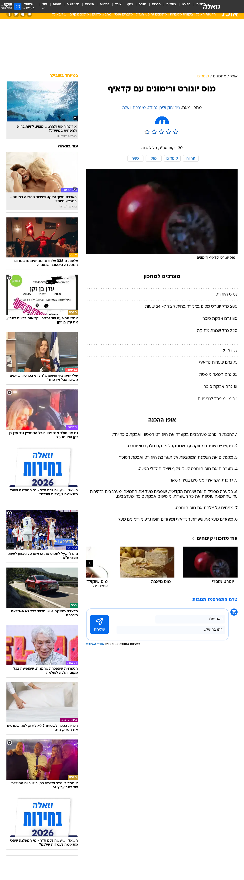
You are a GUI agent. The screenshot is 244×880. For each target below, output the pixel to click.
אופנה (57, 4)
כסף (130, 4)
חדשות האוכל (206, 14)
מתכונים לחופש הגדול (151, 14)
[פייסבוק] (9, 14)
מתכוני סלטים (101, 14)
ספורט (186, 4)
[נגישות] (7, 6)
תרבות (156, 4)
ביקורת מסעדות (181, 14)
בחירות (171, 4)
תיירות (89, 4)
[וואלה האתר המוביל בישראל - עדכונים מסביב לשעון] (211, 6)
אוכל (118, 4)
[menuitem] (183, 6)
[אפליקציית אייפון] (23, 14)
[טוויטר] (16, 14)
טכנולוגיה (73, 4)
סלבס (142, 4)
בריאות (104, 4)
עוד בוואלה (68, 146)
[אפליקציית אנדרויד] (29, 14)
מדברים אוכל (123, 14)
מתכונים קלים (79, 14)
